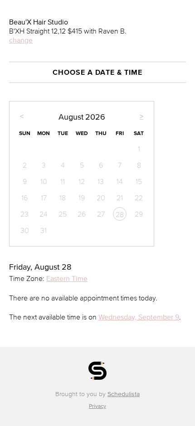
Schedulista (123, 394)
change (21, 40)
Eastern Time (67, 278)
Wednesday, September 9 (138, 317)
